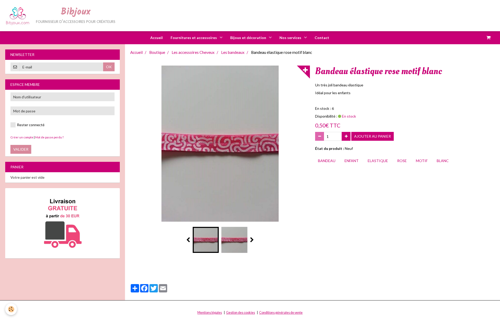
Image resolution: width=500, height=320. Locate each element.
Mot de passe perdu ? (49, 137)
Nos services (290, 37)
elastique (378, 160)
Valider (20, 149)
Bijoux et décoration (248, 37)
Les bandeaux (233, 52)
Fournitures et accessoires (194, 37)
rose (402, 160)
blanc (443, 160)
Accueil (156, 37)
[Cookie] (11, 309)
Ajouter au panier (372, 136)
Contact (322, 37)
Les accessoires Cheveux (193, 52)
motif (422, 160)
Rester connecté (31, 125)
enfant (352, 160)
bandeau (326, 160)
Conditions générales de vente (281, 313)
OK (109, 67)
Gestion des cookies (240, 313)
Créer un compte (21, 137)
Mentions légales (209, 313)
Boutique (157, 52)
